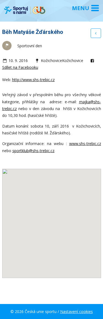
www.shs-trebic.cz (85, 143)
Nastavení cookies (76, 311)
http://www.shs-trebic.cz (33, 79)
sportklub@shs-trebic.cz (33, 150)
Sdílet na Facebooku (20, 67)
